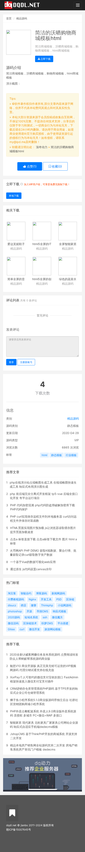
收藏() (56, 166)
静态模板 (56, 455)
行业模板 (71, 455)
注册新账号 (26, 362)
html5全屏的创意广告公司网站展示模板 (41, 279)
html (44, 455)
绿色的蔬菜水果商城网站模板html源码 (67, 279)
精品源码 (21, 18)
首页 (9, 18)
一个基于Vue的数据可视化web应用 (33, 562)
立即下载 (45, 58)
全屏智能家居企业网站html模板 (67, 244)
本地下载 (14, 195)
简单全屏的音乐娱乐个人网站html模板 (16, 279)
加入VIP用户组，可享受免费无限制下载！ (47, 184)
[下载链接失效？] (21, 184)
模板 (21, 73)
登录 (11, 362)
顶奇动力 (41, 147)
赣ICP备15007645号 (18, 829)
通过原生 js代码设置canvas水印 (31, 569)
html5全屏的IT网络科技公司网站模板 (41, 244)
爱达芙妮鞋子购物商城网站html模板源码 (16, 244)
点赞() (31, 166)
